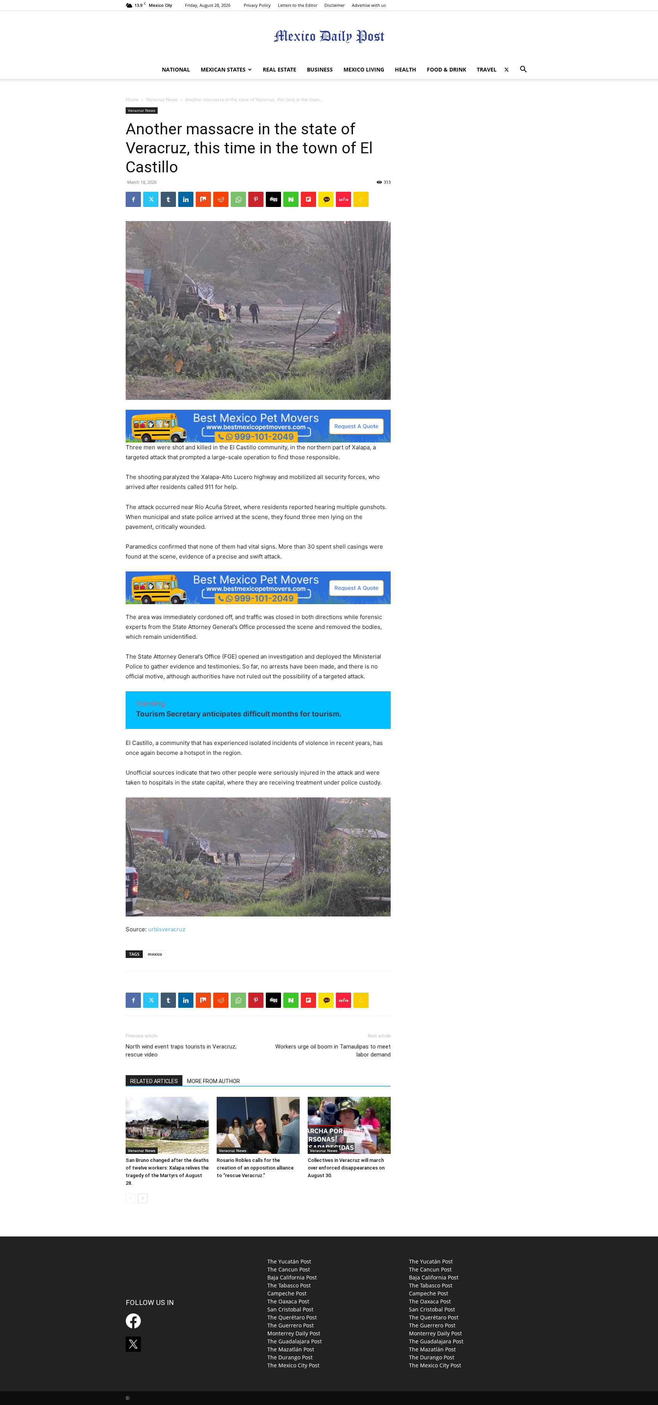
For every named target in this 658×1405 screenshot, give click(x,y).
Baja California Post (292, 1277)
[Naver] (291, 199)
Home (132, 99)
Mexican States (223, 69)
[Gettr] (343, 199)
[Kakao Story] (326, 199)
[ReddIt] (220, 199)
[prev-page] (130, 1198)
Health (405, 69)
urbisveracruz (166, 929)
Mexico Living (363, 69)
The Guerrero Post (290, 1325)
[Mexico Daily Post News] (329, 36)
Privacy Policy (257, 5)
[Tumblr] (168, 199)
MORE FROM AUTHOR (213, 1081)
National (176, 69)
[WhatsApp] (238, 199)
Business (320, 69)
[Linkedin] (185, 199)
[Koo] (361, 199)
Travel (487, 69)
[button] (523, 70)
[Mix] (203, 199)
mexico (155, 954)
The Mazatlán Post (290, 1349)
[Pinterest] (256, 199)
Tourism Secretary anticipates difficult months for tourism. (239, 714)
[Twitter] (506, 69)
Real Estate (279, 69)
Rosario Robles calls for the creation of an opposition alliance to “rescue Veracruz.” (255, 1167)
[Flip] (308, 199)
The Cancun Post (288, 1269)
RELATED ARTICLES (154, 1081)
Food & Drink (446, 69)
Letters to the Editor (297, 5)
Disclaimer (334, 5)
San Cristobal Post (290, 1309)
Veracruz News (162, 99)
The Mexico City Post (293, 1365)
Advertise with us (369, 5)
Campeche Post (287, 1293)
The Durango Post (290, 1357)
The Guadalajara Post (294, 1341)
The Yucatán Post (289, 1261)
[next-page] (142, 1198)
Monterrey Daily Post (293, 1333)
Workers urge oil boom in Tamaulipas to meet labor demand (333, 1050)
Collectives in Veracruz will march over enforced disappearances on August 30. (346, 1167)
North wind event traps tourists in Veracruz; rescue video (181, 1050)
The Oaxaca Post (288, 1301)
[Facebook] (133, 199)
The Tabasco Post (289, 1285)
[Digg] (273, 199)
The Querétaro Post (292, 1317)
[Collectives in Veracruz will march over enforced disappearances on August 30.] (349, 1125)
